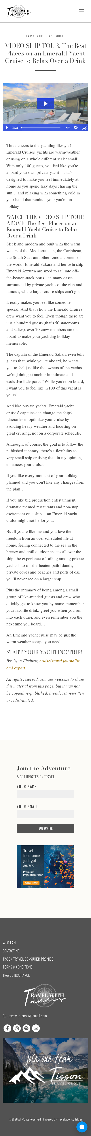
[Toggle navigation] (81, 11)
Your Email (27, 806)
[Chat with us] (81, 1126)
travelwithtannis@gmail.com (26, 1015)
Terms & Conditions (17, 966)
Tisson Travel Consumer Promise (28, 958)
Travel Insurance (16, 975)
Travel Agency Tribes (69, 1119)
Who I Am (9, 942)
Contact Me (11, 950)
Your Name (27, 786)
